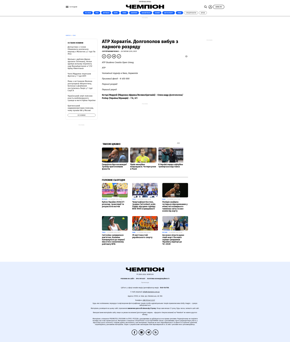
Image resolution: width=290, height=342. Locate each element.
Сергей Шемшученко (110, 51)
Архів (203, 13)
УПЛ (96, 13)
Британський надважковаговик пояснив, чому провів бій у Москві (81, 108)
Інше (179, 13)
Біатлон (134, 13)
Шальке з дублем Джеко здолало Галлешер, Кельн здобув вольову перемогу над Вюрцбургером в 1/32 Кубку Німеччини (80, 64)
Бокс (116, 13)
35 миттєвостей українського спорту (142, 236)
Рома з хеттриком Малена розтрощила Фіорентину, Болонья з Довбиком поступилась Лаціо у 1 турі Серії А (80, 86)
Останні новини (75, 43)
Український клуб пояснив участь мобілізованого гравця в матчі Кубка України (81, 98)
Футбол (106, 13)
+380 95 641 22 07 (148, 300)
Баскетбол (146, 13)
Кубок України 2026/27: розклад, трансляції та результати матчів (113, 204)
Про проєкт (140, 278)
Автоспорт (168, 13)
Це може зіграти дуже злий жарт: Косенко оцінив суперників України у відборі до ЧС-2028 (173, 239)
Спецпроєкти (191, 13)
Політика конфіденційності (158, 278)
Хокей (157, 13)
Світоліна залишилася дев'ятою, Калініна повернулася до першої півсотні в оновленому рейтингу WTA (113, 239)
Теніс (124, 13)
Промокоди (145, 282)
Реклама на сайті (127, 278)
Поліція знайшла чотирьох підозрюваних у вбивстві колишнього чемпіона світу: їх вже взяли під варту (174, 206)
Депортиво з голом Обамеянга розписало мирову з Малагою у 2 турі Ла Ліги (81, 50)
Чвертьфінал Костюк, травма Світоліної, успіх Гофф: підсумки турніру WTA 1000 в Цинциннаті (143, 205)
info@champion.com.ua (151, 292)
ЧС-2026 (88, 13)
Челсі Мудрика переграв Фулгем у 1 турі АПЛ (79, 75)
